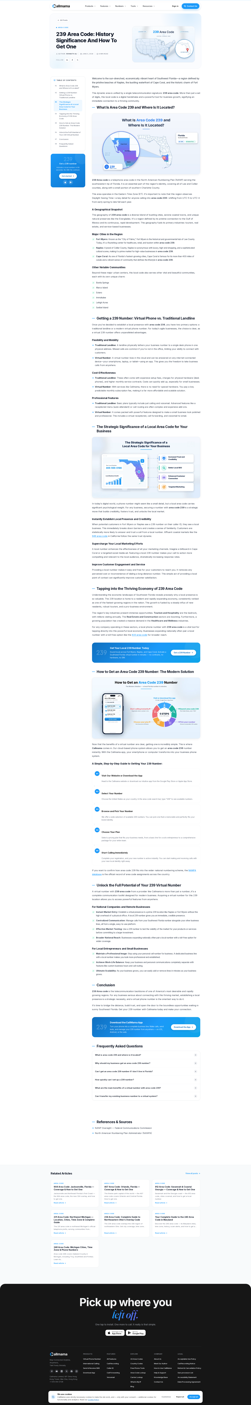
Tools (133, 6)
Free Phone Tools (137, 1368)
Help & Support (160, 1373)
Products (89, 6)
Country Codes (136, 1363)
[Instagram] (76, 1371)
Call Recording (113, 1363)
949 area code (99, 536)
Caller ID (110, 1368)
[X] (67, 1371)
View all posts (192, 1173)
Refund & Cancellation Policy (189, 1368)
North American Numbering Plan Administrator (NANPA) (123, 1133)
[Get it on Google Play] (71, 182)
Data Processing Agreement (189, 1382)
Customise (166, 1397)
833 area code (139, 635)
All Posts (64, 20)
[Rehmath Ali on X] (77, 60)
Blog (132, 1386)
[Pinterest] (52, 1371)
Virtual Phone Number (92, 1359)
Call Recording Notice (186, 1363)
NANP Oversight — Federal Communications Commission (123, 1128)
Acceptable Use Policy (187, 1359)
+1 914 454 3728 (56, 1382)
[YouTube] (57, 1371)
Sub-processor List (185, 1373)
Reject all (180, 1397)
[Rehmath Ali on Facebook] (72, 60)
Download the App (182, 1027)
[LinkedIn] (62, 1371)
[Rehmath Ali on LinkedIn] (67, 60)
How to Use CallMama (163, 1368)
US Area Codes (136, 1359)
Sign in (175, 6)
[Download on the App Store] (65, 182)
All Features (111, 1359)
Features (104, 6)
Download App (89, 1373)
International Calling (91, 1363)
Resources (147, 6)
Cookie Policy (93, 1400)
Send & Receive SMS (91, 1368)
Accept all (194, 1397)
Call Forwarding (113, 1373)
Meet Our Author (160, 1363)
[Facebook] (71, 1371)
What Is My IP (135, 1382)
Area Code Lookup (138, 1373)
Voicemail (111, 1377)
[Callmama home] (61, 6)
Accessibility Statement (187, 1377)
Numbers (119, 6)
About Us (157, 1359)
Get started (67, 176)
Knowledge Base (161, 1377)
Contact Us (192, 6)
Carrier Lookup (136, 1377)
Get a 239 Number (182, 653)
